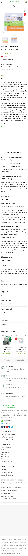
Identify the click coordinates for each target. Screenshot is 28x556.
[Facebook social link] (6, 70)
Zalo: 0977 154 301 (7, 496)
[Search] (14, 6)
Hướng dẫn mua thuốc (6, 448)
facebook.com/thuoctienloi (9, 490)
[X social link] (8, 70)
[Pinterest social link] (9, 70)
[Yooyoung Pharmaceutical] (7, 360)
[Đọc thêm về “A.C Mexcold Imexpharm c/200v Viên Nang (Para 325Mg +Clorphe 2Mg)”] (12, 338)
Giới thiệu (4, 469)
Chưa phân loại (13, 46)
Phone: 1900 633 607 (8, 420)
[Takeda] (20, 360)
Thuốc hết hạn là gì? (7, 475)
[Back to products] (24, 46)
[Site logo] (14, 2)
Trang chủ (4, 46)
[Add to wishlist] (12, 336)
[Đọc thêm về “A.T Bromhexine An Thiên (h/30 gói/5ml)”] (25, 338)
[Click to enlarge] (3, 32)
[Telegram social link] (13, 70)
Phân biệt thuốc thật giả (5, 453)
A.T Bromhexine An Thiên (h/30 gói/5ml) (20, 348)
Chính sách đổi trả (6, 461)
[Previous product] (23, 46)
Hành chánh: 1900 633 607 (9, 499)
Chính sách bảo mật (7, 472)
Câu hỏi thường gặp (5, 457)
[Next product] (26, 46)
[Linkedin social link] (11, 70)
